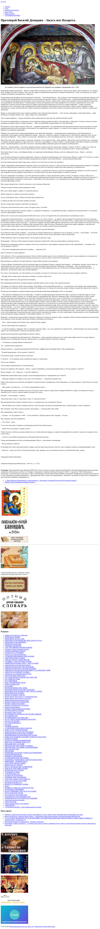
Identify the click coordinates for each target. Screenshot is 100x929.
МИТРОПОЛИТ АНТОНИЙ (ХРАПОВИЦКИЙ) (21, 747)
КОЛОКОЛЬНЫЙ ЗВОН (13, 754)
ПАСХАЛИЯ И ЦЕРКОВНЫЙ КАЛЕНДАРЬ (20, 719)
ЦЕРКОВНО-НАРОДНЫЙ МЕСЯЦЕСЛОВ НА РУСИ (23, 640)
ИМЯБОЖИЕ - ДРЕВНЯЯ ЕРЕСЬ (16, 761)
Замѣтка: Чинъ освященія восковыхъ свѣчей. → (20, 482)
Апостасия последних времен (15, 800)
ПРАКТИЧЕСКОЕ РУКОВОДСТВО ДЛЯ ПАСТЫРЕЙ (23, 691)
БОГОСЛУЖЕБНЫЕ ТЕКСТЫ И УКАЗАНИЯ (20, 791)
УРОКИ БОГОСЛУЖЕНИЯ (14, 653)
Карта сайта (9, 12)
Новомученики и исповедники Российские (19, 732)
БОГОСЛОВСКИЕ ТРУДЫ (14, 793)
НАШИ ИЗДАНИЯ (11, 739)
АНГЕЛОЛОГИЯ (10, 802)
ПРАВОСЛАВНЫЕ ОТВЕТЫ (15, 695)
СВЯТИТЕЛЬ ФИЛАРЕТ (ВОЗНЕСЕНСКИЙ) (20, 668)
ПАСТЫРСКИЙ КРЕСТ (13, 723)
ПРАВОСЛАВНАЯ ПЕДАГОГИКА (17, 705)
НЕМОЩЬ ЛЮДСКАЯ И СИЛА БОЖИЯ (19, 733)
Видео (7, 786)
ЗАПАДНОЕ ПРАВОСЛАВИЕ (15, 763)
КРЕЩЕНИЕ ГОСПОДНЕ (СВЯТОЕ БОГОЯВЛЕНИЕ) (23, 753)
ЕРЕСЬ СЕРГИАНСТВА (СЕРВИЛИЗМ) (18, 767)
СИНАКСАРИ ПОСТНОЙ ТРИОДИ (17, 660)
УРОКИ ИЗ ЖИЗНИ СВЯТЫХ (15, 651)
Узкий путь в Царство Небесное (15, 654)
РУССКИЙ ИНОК (11, 681)
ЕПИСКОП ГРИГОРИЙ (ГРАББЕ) (16, 768)
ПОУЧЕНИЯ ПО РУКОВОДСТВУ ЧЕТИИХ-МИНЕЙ (23, 714)
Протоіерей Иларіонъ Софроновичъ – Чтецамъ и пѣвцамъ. (24, 822)
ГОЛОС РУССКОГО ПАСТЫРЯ (16, 781)
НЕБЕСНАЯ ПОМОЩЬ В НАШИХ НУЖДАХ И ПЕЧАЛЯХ (25, 737)
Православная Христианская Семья (16, 700)
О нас (6, 8)
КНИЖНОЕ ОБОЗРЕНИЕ (13, 756)
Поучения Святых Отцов (13, 712)
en (1, 1)
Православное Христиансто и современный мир (21, 696)
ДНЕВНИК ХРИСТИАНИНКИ (15, 777)
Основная (8, 725)
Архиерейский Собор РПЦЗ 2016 (16, 795)
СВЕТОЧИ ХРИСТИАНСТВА (15, 675)
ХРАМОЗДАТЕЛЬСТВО (13, 644)
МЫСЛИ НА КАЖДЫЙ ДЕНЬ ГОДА (17, 742)
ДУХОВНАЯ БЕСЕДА (12, 774)
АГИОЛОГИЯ (9, 805)
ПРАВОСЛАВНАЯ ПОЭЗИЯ (15, 703)
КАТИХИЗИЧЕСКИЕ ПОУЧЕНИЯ (17, 758)
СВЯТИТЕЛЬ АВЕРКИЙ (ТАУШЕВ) (17, 672)
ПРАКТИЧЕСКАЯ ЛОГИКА (14, 693)
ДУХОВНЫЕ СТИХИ (12, 772)
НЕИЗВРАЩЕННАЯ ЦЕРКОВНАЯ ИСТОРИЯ (21, 735)
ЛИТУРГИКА (9, 751)
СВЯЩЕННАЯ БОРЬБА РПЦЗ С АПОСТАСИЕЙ (21, 663)
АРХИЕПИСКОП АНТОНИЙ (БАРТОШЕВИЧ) (21, 798)
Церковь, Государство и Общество (16, 635)
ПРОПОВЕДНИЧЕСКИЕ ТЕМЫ (16, 688)
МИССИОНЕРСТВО (12, 749)
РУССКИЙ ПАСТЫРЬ (12, 679)
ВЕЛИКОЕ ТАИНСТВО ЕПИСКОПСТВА (19, 788)
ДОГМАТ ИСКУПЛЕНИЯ (14, 775)
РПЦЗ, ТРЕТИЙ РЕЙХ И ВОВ (15, 682)
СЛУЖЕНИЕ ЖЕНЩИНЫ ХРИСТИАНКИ (19, 656)
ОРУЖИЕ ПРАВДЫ (11, 726)
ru (3, 1)
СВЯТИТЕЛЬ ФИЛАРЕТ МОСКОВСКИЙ (19, 667)
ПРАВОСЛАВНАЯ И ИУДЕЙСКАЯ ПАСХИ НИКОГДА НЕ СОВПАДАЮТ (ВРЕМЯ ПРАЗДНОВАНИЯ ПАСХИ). (44, 815)
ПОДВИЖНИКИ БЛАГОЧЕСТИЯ (16, 717)
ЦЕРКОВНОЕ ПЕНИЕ (12, 637)
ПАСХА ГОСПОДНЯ (12, 721)
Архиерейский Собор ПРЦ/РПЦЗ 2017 (18, 796)
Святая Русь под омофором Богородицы (18, 674)
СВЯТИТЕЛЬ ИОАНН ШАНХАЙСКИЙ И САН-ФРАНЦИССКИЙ (27, 670)
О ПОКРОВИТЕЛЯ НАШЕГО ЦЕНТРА (18, 728)
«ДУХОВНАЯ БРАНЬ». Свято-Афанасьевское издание (23, 807)
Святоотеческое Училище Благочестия (17, 665)
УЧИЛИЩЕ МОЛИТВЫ (13, 646)
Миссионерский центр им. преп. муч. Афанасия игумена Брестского (32, 926)
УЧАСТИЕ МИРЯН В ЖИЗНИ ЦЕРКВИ (18, 647)
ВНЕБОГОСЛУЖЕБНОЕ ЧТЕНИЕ (16, 784)
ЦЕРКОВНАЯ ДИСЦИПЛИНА (15, 642)
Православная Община (12, 707)
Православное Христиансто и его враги (18, 698)
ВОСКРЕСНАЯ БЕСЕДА (13, 782)
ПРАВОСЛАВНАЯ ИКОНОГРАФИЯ (17, 709)
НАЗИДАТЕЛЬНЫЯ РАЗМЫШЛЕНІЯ (18, 740)
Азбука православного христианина (17, 803)
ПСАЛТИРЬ (9, 686)
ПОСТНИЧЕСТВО (11, 716)
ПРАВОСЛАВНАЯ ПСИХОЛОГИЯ (17, 702)
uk (5, 1)
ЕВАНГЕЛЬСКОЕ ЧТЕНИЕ (14, 770)
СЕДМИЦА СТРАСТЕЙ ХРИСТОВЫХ (18, 661)
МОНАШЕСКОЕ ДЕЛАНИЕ (14, 744)
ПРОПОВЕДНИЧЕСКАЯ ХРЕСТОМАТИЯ (19, 689)
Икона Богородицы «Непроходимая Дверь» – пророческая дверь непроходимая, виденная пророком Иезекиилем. (42, 816)
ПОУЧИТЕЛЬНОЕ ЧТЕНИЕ (14, 710)
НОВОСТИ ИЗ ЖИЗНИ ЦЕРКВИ (16, 730)
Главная (7, 7)
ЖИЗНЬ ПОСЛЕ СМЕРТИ (14, 765)
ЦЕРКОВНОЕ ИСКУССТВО (15, 639)
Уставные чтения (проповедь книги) (17, 649)
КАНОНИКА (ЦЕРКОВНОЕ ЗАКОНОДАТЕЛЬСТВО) (23, 760)
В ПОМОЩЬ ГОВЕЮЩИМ (14, 789)
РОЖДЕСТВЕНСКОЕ (12, 684)
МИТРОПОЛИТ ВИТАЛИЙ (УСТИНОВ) (19, 746)
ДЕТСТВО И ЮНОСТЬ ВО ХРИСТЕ (17, 779)
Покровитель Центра (12, 10)
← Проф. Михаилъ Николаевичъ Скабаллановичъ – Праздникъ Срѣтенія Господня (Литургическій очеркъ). (41, 480)
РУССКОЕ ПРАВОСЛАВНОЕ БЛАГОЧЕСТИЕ (21, 677)
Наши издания (9, 14)
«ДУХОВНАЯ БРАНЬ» (12, 15)
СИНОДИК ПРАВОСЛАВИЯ (15, 658)
